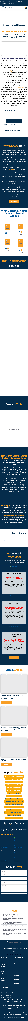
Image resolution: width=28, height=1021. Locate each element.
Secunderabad (18, 847)
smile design (10, 169)
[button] (2, 541)
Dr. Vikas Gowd (20, 87)
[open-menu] (26, 8)
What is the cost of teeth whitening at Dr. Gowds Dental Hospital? (13, 922)
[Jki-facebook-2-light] (7, 954)
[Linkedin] (20, 954)
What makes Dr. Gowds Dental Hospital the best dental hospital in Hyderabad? (14, 915)
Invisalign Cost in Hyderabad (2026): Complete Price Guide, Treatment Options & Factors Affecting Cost (13, 729)
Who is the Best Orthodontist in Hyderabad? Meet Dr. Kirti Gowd (14, 760)
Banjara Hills (4, 847)
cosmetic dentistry (6, 71)
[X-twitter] (10, 954)
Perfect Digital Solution (19, 1017)
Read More (5, 702)
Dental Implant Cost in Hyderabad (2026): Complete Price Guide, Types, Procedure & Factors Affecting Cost (12, 697)
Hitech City (4, 861)
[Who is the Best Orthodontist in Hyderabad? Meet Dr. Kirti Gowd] (14, 747)
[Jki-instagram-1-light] (12, 954)
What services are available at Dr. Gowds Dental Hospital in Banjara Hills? (14, 930)
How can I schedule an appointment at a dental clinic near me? (14, 933)
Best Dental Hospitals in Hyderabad (14, 31)
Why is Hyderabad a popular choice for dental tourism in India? (14, 926)
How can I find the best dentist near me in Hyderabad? (13, 919)
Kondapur (17, 861)
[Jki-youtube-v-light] (17, 954)
